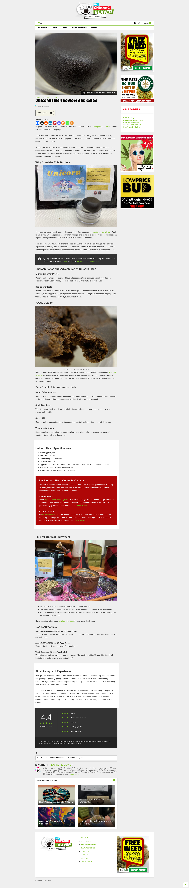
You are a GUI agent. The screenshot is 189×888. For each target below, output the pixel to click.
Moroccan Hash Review (131, 122)
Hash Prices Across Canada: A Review (56, 802)
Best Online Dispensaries (131, 118)
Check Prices (81, 506)
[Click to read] (56, 795)
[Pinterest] (55, 123)
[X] (42, 123)
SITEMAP (84, 855)
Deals (64, 28)
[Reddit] (135, 23)
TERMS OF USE (86, 861)
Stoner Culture (79, 28)
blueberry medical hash (102, 232)
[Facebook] (142, 23)
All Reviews (43, 28)
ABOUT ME (85, 838)
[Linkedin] (50, 123)
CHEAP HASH (86, 841)
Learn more (74, 774)
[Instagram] (139, 23)
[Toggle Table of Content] (50, 113)
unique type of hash (102, 127)
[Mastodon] (59, 123)
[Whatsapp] (67, 123)
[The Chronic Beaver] (94, 18)
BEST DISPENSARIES (88, 844)
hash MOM (96, 503)
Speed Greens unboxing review (57, 500)
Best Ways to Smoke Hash (132, 127)
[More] (72, 123)
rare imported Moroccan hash (88, 261)
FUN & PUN (85, 851)
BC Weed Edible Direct (51, 514)
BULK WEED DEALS (88, 848)
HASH (55, 28)
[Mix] (63, 123)
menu (65, 261)
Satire (94, 28)
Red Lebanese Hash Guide (132, 125)
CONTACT (84, 858)
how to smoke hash (66, 621)
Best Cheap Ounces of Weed (133, 120)
